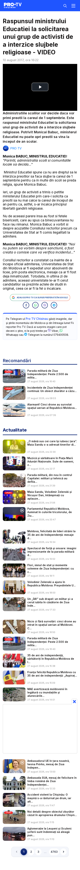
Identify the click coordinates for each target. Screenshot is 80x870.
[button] (26, 305)
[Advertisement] (40, 728)
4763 (54, 851)
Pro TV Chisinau (37, 319)
